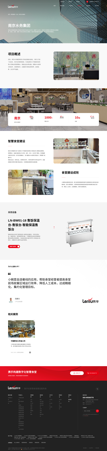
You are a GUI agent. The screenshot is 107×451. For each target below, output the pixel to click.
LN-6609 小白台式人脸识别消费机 (45, 437)
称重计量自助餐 (21, 402)
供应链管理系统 (21, 426)
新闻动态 (62, 1)
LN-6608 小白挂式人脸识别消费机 (88, 437)
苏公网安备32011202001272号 (29, 449)
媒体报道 (60, 407)
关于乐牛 (97, 5)
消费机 (20, 405)
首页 (55, 5)
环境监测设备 (21, 410)
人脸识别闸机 (21, 429)
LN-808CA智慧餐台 (18, 435)
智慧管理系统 (24, 442)
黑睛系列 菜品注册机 (54, 435)
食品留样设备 (21, 406)
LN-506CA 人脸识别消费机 (74, 437)
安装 (41, 410)
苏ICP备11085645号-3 (16, 449)
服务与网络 (41, 415)
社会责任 (51, 407)
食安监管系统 (21, 423)
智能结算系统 (21, 421)
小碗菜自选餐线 (21, 398)
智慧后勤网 (43, 442)
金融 (31, 406)
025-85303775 (93, 373)
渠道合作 (70, 1)
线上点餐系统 (16, 442)
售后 (41, 412)
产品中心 (71, 5)
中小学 (31, 403)
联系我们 (78, 1)
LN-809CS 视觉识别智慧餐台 (29, 435)
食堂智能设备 (21, 416)
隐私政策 (85, 447)
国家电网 (31, 411)
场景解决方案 (10, 398)
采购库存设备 (21, 414)
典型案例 (80, 5)
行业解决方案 (10, 402)
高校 (31, 401)
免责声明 (91, 447)
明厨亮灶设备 (21, 412)
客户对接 (41, 401)
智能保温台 (76, 435)
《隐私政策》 (86, 415)
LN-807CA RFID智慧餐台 (42, 435)
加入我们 (51, 404)
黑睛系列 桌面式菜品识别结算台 (66, 435)
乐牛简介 (51, 400)
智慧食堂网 (37, 442)
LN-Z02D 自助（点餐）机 (19, 438)
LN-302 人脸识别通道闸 (31, 438)
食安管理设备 (21, 408)
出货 (41, 408)
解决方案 (62, 5)
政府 (31, 408)
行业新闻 (60, 404)
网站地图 (97, 447)
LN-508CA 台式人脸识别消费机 (61, 437)
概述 (41, 399)
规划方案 (41, 403)
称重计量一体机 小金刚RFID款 (87, 435)
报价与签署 (41, 406)
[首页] (13, 6)
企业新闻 (60, 400)
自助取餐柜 (40, 438)
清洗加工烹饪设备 (21, 419)
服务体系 (88, 5)
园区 (31, 414)
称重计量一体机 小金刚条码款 (20, 437)
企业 (17, 14)
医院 (31, 405)
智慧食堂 (31, 442)
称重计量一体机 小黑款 (32, 437)
